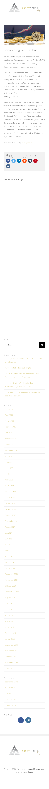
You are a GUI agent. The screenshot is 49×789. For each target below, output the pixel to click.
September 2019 (11, 662)
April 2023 (9, 415)
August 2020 (10, 598)
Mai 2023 (9, 409)
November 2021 (11, 509)
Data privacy (39, 769)
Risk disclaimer (22, 772)
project (8, 693)
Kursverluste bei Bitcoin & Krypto (18, 368)
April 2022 (9, 480)
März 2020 (9, 627)
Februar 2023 (10, 427)
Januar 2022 (10, 497)
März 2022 (9, 486)
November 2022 (11, 439)
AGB (31, 772)
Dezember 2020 (11, 574)
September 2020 (12, 592)
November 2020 (11, 580)
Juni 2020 (9, 609)
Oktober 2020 (10, 586)
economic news (11, 682)
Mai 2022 (9, 474)
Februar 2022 (10, 491)
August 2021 (10, 527)
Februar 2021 (10, 562)
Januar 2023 (10, 433)
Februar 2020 (10, 633)
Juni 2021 (8, 539)
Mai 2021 (8, 545)
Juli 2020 (8, 603)
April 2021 (9, 550)
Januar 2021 (10, 568)
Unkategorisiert (26, 143)
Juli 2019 (8, 668)
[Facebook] (21, 720)
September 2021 (11, 521)
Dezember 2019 (11, 645)
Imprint (30, 769)
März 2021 (9, 556)
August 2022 (10, 456)
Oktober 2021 (10, 515)
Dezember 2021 (11, 503)
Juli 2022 (8, 462)
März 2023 (9, 421)
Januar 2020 (10, 639)
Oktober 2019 (10, 657)
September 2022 (12, 450)
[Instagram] (28, 720)
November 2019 (11, 651)
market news (10, 688)
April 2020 (9, 621)
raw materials (10, 699)
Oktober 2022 (10, 444)
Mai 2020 (9, 615)
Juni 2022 (9, 468)
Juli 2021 (8, 533)
